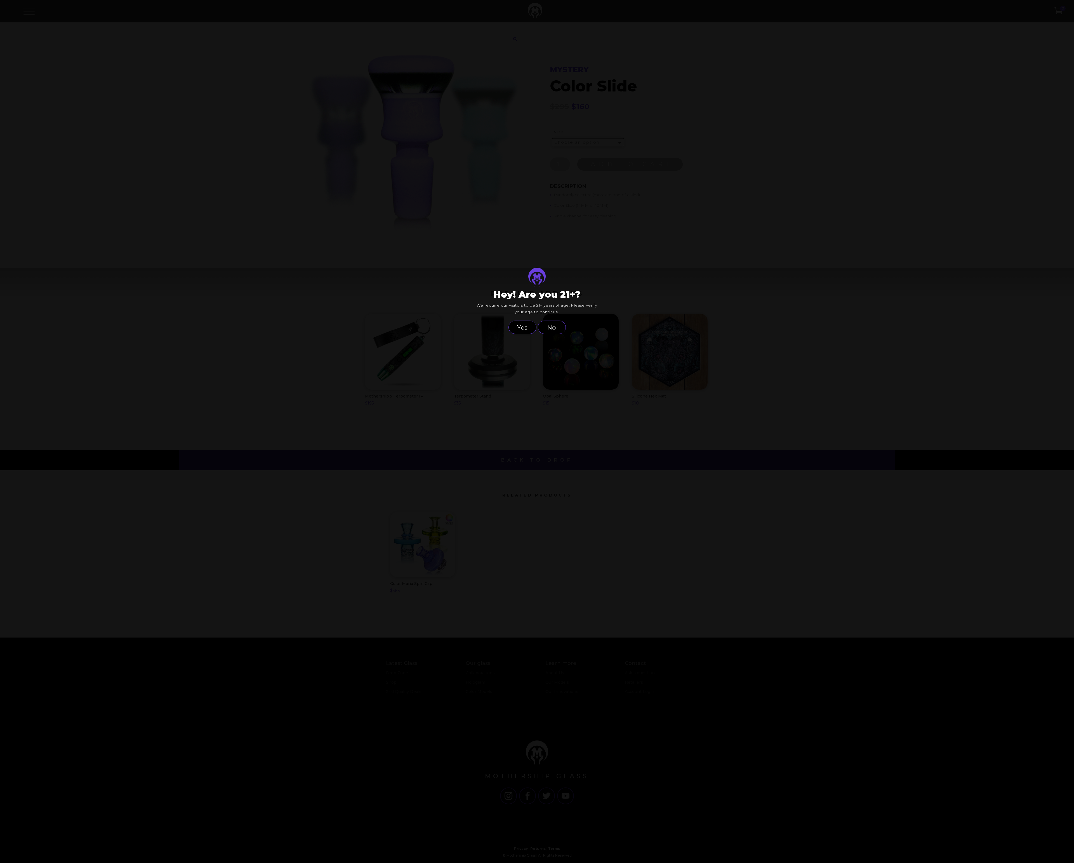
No (551, 327)
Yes (522, 327)
